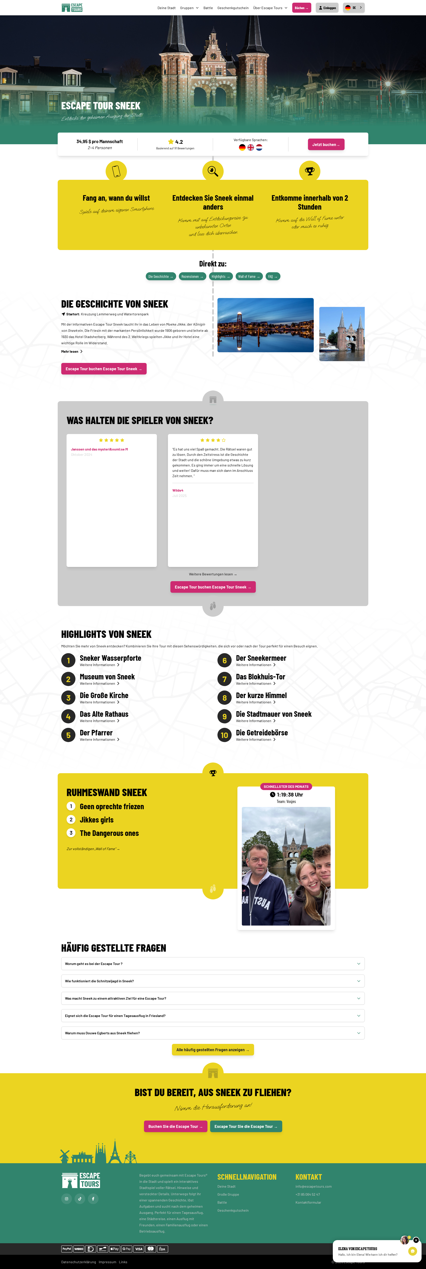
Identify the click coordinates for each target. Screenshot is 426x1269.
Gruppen (187, 8)
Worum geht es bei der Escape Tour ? (93, 963)
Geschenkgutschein (233, 8)
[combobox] (354, 8)
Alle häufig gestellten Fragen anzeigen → (213, 1049)
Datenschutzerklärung (78, 1262)
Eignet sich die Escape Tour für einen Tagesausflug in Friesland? (115, 1015)
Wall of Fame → (249, 276)
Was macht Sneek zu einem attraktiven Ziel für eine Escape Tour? (115, 998)
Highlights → (221, 276)
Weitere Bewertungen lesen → (213, 574)
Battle (208, 8)
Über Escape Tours (267, 8)
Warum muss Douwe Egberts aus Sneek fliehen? (102, 1033)
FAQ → (273, 276)
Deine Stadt (167, 8)
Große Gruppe (228, 1194)
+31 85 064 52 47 (308, 1194)
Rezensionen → (192, 276)
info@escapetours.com (314, 1186)
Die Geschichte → (161, 276)
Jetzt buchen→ (326, 144)
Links (123, 1262)
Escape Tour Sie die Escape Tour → (246, 1126)
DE (354, 8)
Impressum (107, 1262)
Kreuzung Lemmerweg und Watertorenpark (107, 314)
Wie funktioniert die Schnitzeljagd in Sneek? (99, 981)
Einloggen (329, 8)
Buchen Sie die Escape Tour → (175, 1126)
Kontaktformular (308, 1202)
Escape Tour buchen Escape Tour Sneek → (104, 368)
